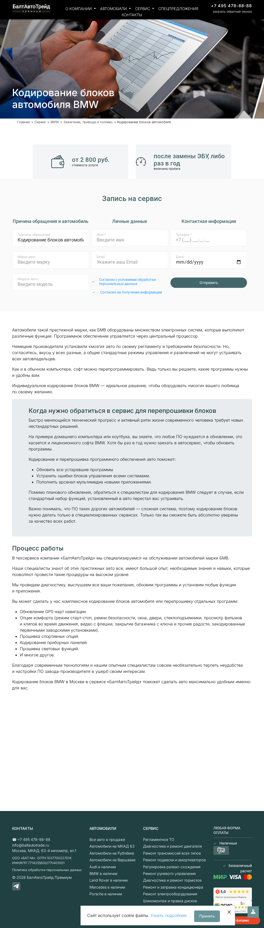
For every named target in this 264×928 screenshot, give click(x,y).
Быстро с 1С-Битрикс (232, 920)
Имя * (101, 235)
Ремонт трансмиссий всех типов (172, 853)
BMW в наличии (103, 873)
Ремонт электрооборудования (170, 894)
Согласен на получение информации (131, 292)
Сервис (143, 8)
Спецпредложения (178, 8)
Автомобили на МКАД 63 (112, 846)
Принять (207, 916)
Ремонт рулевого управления (169, 873)
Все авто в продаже (107, 839)
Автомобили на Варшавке (112, 860)
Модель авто (28, 279)
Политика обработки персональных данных (47, 870)
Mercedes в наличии (107, 887)
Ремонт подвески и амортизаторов (174, 860)
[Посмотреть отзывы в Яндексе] (232, 893)
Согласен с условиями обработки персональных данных (127, 282)
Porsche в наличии (105, 894)
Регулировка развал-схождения (172, 867)
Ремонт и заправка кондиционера (173, 887)
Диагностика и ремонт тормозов (172, 880)
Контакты (132, 15)
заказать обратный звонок (232, 11)
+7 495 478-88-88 (231, 5)
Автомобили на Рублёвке (111, 853)
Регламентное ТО (158, 839)
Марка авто (26, 257)
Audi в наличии (102, 867)
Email (101, 257)
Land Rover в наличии (108, 880)
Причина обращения (34, 235)
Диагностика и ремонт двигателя (172, 846)
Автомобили (114, 8)
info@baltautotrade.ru (30, 845)
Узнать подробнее (168, 915)
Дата (180, 257)
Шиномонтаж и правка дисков (170, 901)
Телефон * (184, 235)
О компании (79, 8)
